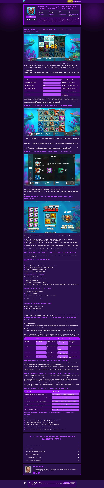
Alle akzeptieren (66, 483)
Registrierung (77, 1)
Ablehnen (72, 483)
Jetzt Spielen (31, 16)
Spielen (70, 1)
